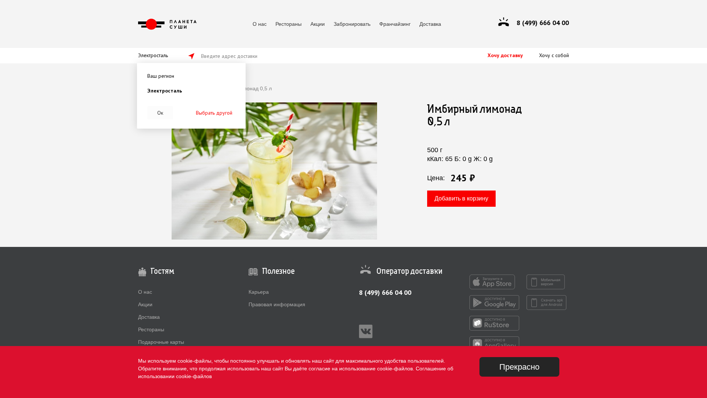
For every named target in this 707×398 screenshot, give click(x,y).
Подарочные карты (161, 342)
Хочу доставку (505, 55)
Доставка (430, 24)
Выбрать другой (214, 112)
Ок (160, 112)
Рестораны (288, 24)
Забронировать (352, 24)
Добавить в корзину (461, 198)
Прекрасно (519, 366)
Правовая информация (277, 304)
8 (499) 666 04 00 (385, 292)
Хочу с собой (554, 55)
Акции (317, 24)
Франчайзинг (395, 24)
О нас (260, 24)
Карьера (259, 292)
